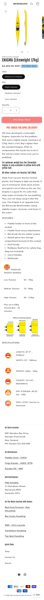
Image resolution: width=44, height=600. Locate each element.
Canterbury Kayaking (15, 530)
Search (8, 563)
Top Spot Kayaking (14, 536)
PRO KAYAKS (11, 482)
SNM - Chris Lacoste (15, 525)
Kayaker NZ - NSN (14, 468)
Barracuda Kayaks (17, 595)
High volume (12, 87)
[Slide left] (16, 52)
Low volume (12, 100)
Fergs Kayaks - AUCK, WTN (19, 463)
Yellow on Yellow (15, 77)
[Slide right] (27, 52)
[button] (5, 4)
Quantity (6, 105)
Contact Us (10, 557)
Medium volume (14, 94)
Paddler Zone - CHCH (16, 457)
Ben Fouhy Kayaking (15, 516)
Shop (7, 551)
